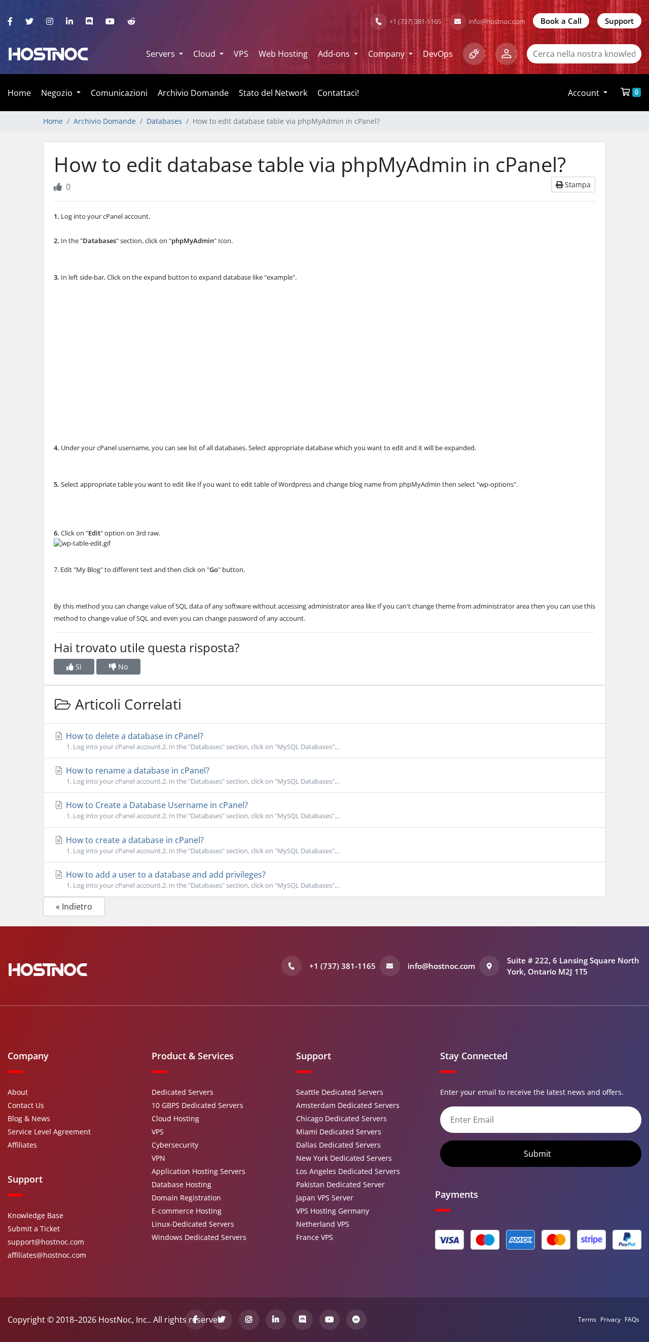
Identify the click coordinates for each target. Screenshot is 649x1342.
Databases (164, 121)
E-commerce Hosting (187, 1211)
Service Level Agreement (49, 1131)
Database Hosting (181, 1184)
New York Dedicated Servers (344, 1158)
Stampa (577, 184)
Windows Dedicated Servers (199, 1237)
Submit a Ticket (34, 1228)
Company (387, 54)
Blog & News (29, 1118)
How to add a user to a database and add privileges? (201, 879)
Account (584, 92)
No (122, 667)
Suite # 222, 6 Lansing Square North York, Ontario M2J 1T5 (573, 966)
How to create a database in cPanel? (201, 844)
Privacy (610, 1319)
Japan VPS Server (324, 1197)
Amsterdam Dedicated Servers (348, 1105)
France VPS (314, 1237)
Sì (78, 667)
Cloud (205, 54)
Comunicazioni (119, 92)
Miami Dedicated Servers (338, 1131)
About (18, 1092)
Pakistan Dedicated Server (340, 1184)
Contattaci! (338, 92)
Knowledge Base (35, 1215)
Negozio (58, 92)
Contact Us (26, 1105)
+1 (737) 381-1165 (415, 21)
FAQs (632, 1319)
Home (19, 92)
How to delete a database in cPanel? (201, 740)
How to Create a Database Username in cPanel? (201, 809)
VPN (158, 1158)
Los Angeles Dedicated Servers (348, 1171)
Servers (161, 54)
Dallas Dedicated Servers (338, 1145)
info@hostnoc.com (496, 21)
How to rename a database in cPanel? (201, 775)
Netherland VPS (322, 1224)
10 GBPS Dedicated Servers (197, 1105)
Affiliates (22, 1145)
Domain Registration (186, 1197)
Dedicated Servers (182, 1092)
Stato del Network (273, 92)
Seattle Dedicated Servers (339, 1092)
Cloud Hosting (175, 1118)
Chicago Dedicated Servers (341, 1118)
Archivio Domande (193, 92)
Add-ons (335, 54)
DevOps (438, 54)
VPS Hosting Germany (332, 1211)
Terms (587, 1319)
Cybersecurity (175, 1145)
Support (619, 21)
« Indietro (74, 906)
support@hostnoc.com (46, 1242)
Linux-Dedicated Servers (193, 1224)
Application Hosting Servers (198, 1171)
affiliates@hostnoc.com (47, 1255)
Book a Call (561, 21)
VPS (241, 54)
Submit (538, 1153)
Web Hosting (283, 54)
